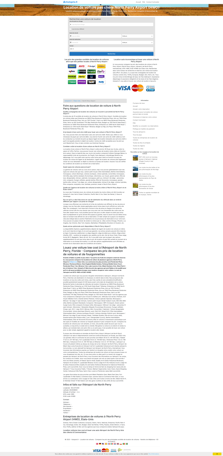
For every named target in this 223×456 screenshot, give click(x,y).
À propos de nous (139, 103)
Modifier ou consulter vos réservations (145, 126)
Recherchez (111, 54)
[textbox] (111, 24)
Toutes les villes (138, 149)
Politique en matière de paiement (144, 129)
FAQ (143, 2)
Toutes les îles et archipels (141, 143)
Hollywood (73, 262)
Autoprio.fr (72, 2)
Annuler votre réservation (141, 109)
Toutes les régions (139, 146)
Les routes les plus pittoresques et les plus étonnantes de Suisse (146, 186)
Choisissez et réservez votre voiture (145, 117)
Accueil (138, 2)
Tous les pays (137, 135)
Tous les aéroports (139, 132)
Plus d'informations (154, 454)
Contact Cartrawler (152, 2)
